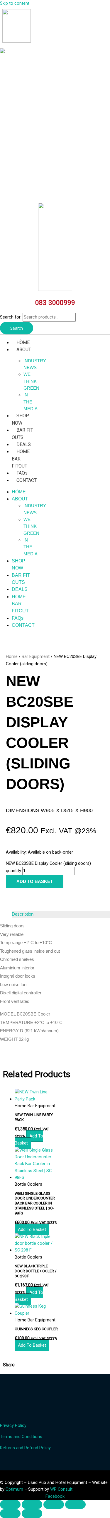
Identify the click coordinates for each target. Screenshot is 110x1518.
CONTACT (26, 480)
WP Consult (61, 1489)
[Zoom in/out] (10, 1504)
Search (16, 328)
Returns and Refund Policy (25, 1447)
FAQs (22, 473)
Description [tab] (22, 914)
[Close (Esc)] (75, 1504)
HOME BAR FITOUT (20, 604)
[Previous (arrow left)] (10, 1513)
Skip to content (14, 3)
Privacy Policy (13, 1425)
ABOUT (23, 349)
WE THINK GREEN (31, 381)
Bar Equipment (36, 656)
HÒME (23, 342)
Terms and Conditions (21, 1436)
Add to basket (34, 881)
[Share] (53, 1504)
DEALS (23, 444)
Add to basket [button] (29, 1139)
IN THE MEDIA (30, 402)
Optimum (14, 1489)
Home (12, 656)
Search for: (10, 317)
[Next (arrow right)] (32, 1513)
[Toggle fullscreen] (32, 1504)
